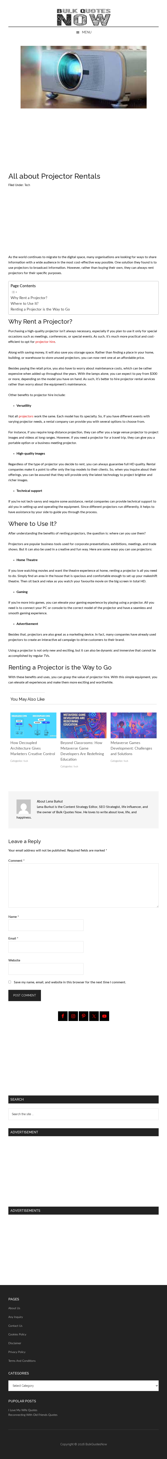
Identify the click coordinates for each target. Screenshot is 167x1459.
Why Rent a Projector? (29, 298)
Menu (86, 32)
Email (13, 938)
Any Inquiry (15, 1317)
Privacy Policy (16, 1352)
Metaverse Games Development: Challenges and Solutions (131, 748)
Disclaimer (14, 1343)
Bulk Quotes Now (83, 17)
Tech (27, 185)
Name (13, 916)
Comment (16, 860)
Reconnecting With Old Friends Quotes (32, 1415)
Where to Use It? (24, 303)
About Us (14, 1308)
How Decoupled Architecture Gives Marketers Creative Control (32, 748)
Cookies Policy (17, 1334)
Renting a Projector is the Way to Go (40, 309)
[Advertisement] (83, 142)
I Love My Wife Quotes (22, 1410)
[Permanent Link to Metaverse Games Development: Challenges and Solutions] (134, 715)
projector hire (45, 341)
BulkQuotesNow (96, 1444)
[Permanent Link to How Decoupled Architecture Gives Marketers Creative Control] (33, 715)
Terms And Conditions (22, 1361)
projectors (26, 416)
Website (14, 960)
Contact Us (15, 1326)
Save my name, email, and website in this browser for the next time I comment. (70, 982)
